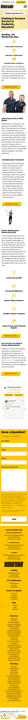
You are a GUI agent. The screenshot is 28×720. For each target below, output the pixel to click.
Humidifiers (14, 599)
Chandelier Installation (14, 626)
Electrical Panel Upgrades (14, 632)
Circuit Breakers (14, 628)
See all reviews (9, 395)
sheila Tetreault (12, 400)
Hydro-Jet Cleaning (14, 683)
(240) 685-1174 (8, 2)
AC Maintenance (14, 583)
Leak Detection (14, 685)
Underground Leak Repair (14, 693)
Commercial (14, 620)
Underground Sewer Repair (14, 696)
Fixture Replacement (14, 678)
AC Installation (14, 587)
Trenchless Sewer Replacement (14, 691)
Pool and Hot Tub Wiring (14, 652)
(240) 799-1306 (16, 549)
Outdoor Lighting (14, 649)
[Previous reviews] (3, 409)
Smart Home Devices (14, 635)
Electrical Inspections (14, 630)
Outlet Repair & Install (14, 651)
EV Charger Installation (14, 634)
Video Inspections (14, 698)
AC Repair (14, 585)
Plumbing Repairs (14, 668)
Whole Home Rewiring (14, 658)
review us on (18, 395)
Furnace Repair (14, 575)
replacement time (9, 360)
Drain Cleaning (14, 672)
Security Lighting (14, 656)
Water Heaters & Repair (14, 700)
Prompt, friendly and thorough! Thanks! (12, 407)
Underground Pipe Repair (14, 695)
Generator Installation (14, 660)
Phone (4, 458)
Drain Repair (14, 674)
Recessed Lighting (14, 654)
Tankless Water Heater (14, 689)
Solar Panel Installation (14, 641)
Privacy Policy (4, 511)
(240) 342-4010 (16, 559)
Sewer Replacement (14, 687)
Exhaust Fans (14, 639)
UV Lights (14, 595)
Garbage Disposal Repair (14, 681)
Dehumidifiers (14, 597)
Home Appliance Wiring (14, 645)
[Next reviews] (24, 409)
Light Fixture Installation (14, 647)
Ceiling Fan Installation (14, 624)
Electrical (15, 605)
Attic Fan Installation (14, 622)
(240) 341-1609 (16, 539)
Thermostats (14, 637)
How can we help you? (10, 467)
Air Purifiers (14, 593)
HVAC (15, 607)
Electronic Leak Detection (14, 676)
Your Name (5, 441)
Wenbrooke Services (10, 6)
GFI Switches (14, 643)
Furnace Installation (14, 577)
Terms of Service (13, 511)
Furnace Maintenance (14, 573)
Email (3, 449)
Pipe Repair (14, 670)
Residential (14, 619)
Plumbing (15, 609)
